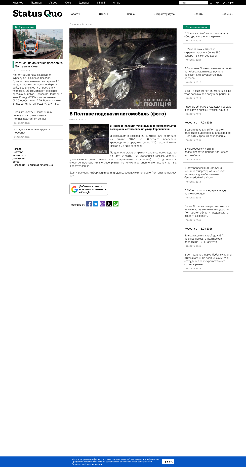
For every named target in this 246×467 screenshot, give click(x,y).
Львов (53, 2)
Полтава (36, 2)
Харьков (18, 2)
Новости (74, 14)
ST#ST (101, 2)
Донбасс (84, 2)
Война (131, 14)
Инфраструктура (164, 14)
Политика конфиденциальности (87, 464)
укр (225, 2)
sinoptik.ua (46, 164)
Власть (198, 14)
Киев (68, 2)
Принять (168, 461)
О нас (116, 2)
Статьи (103, 14)
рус (232, 2)
